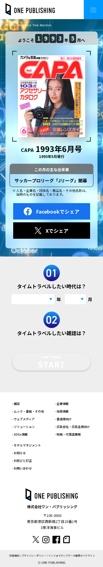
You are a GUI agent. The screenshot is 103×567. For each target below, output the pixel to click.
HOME (9, 25)
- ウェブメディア (23, 419)
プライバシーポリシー (33, 555)
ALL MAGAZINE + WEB (57, 5)
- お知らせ (19, 453)
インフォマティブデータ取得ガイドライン (71, 555)
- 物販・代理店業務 (68, 434)
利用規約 (14, 555)
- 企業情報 (62, 403)
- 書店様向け (63, 419)
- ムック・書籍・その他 (28, 411)
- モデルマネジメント (26, 445)
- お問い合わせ (22, 468)
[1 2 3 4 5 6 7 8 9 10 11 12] (75, 299)
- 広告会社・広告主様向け (72, 426)
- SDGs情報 (20, 434)
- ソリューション (23, 426)
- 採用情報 (62, 411)
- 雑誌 (16, 403)
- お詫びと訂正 (22, 460)
